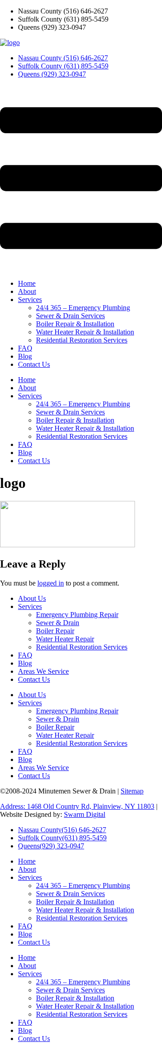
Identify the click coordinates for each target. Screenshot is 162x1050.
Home (27, 283)
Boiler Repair (55, 631)
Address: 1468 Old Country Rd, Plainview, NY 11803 (77, 806)
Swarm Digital (84, 814)
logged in (50, 583)
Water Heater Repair (65, 639)
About (27, 291)
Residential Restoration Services (81, 340)
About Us (32, 598)
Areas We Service (43, 671)
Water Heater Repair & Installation (85, 332)
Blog (25, 356)
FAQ (25, 348)
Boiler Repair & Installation (75, 324)
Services (30, 299)
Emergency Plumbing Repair (77, 614)
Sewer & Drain (57, 622)
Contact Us (34, 364)
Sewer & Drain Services (70, 316)
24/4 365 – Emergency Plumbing (83, 307)
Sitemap (132, 791)
